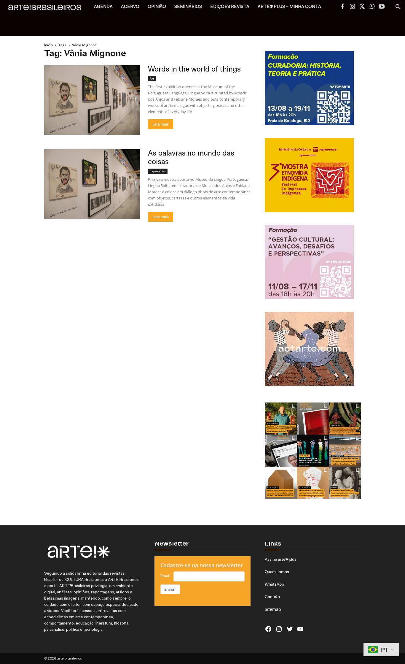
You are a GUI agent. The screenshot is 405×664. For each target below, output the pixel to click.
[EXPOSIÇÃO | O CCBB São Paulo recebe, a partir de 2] (313, 483)
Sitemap (273, 609)
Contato (272, 596)
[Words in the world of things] (92, 100)
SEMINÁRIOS (188, 7)
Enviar (170, 589)
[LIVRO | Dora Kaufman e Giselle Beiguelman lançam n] (345, 483)
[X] (362, 7)
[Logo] (48, 9)
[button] (398, 7)
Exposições (158, 171)
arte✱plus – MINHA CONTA (289, 7)
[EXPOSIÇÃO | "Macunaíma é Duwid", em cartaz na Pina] (345, 418)
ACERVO (130, 7)
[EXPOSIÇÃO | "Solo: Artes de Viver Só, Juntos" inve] (281, 483)
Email (165, 575)
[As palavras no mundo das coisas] (92, 184)
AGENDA (103, 7)
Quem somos (277, 571)
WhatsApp (274, 584)
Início (48, 44)
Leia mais (160, 124)
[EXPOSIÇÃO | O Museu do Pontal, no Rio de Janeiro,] (281, 418)
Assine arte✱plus (280, 559)
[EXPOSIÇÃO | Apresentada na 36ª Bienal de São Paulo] (345, 451)
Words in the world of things (194, 69)
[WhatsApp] (371, 7)
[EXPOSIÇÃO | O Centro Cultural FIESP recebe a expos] (313, 451)
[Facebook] (342, 7)
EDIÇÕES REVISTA (229, 7)
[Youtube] (381, 7)
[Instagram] (352, 7)
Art (152, 78)
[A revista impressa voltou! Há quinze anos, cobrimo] (313, 418)
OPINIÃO (157, 7)
